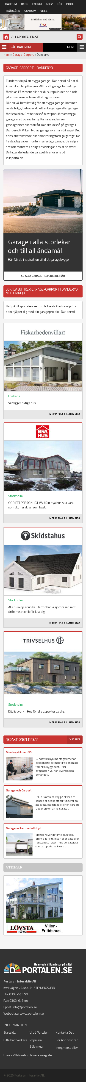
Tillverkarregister (41, 1055)
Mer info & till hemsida (64, 414)
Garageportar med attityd (23, 828)
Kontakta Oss (65, 1032)
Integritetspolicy (67, 1047)
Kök (59, 4)
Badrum (11, 4)
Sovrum (30, 10)
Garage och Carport (19, 790)
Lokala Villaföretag (15, 1055)
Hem (6, 54)
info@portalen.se (25, 1006)
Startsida (9, 1032)
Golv (49, 4)
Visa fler (74, 739)
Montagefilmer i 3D (19, 752)
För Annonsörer (67, 1040)
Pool (70, 4)
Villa (43, 10)
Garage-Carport (23, 54)
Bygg (24, 4)
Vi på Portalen (39, 1032)
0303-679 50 (18, 994)
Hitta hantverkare (15, 1040)
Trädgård (12, 10)
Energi (37, 4)
